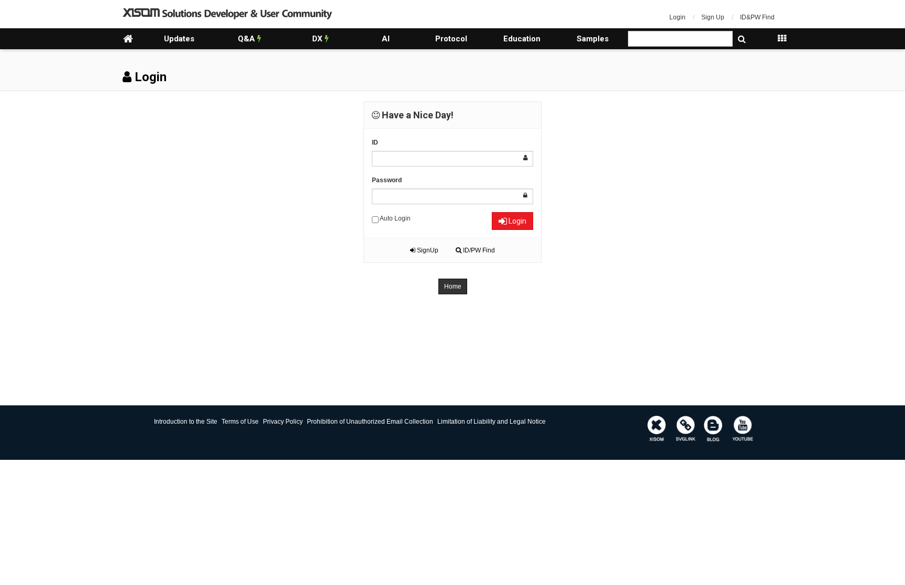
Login (677, 17)
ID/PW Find (478, 250)
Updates (179, 38)
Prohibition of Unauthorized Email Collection (370, 421)
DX (318, 38)
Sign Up (712, 17)
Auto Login (395, 218)
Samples (593, 38)
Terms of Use (240, 421)
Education (521, 38)
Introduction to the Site (185, 421)
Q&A (247, 38)
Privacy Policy (283, 421)
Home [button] (452, 286)
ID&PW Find (757, 17)
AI (386, 38)
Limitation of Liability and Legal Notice (491, 421)
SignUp (426, 250)
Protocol (451, 38)
